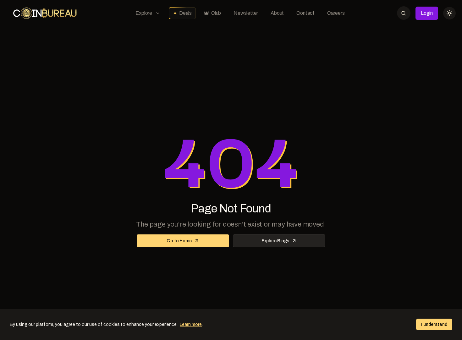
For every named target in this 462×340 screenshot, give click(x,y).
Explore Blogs (275, 241)
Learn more (191, 324)
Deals (185, 13)
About (277, 13)
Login (427, 13)
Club (216, 13)
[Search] (403, 13)
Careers (336, 13)
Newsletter (246, 13)
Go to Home (179, 241)
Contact (305, 13)
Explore (143, 13)
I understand (434, 324)
